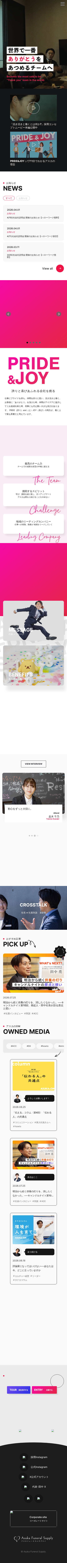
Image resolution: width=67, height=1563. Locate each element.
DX (29, 1046)
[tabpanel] (33, 233)
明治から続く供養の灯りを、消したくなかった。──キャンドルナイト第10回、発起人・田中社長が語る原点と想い (33, 1005)
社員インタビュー (14, 1013)
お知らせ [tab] (23, 198)
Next (58, 314)
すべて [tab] (9, 198)
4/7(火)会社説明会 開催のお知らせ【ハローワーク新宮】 (33, 236)
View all (47, 268)
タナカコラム (21, 1280)
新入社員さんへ (43, 1122)
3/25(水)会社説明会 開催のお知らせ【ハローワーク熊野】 (31, 256)
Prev (8, 314)
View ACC (46, 1350)
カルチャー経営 (22, 1276)
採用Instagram (39, 1457)
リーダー (36, 1276)
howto (45, 1046)
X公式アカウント (39, 1476)
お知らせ (11, 213)
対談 (28, 1013)
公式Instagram (39, 1466)
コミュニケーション (24, 1122)
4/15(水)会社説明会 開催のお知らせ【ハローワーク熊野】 (33, 217)
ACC (36, 1013)
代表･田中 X (39, 1486)
